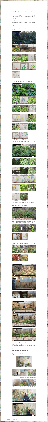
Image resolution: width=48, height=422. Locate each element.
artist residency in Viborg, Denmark (19, 13)
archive (31, 6)
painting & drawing (17, 6)
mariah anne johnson (11, 4)
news (8, 6)
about (10, 6)
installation (26, 6)
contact (34, 6)
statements (12, 6)
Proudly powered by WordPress (14, 419)
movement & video (22, 6)
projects (29, 6)
